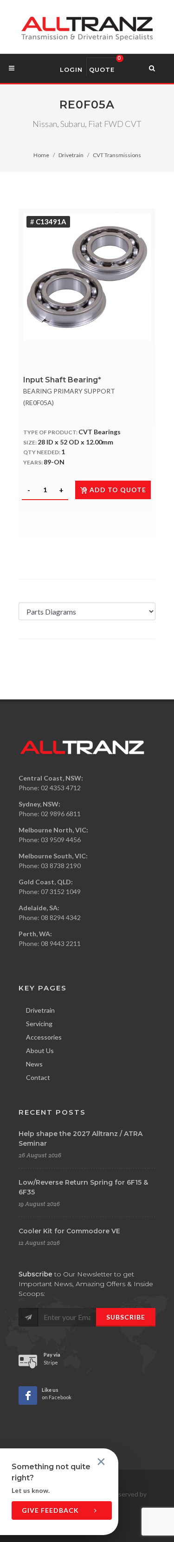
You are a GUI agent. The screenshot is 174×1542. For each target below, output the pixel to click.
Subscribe (125, 1317)
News (34, 1064)
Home (41, 155)
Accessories (44, 1037)
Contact (38, 1077)
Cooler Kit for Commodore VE (69, 1231)
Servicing (39, 1024)
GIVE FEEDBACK (51, 1510)
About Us (40, 1050)
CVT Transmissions (117, 155)
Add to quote (118, 490)
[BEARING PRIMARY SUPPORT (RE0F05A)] (87, 277)
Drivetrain (71, 155)
